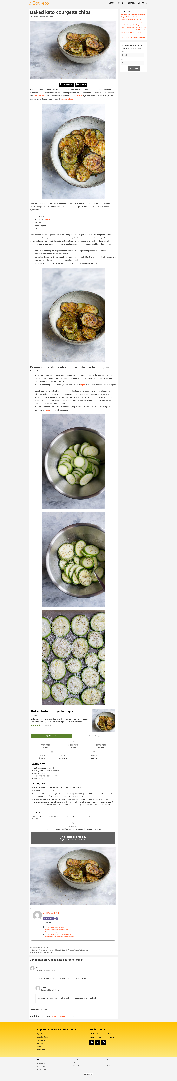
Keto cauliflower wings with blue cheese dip (58, 929)
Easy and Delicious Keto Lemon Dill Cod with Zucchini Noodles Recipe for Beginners (60, 950)
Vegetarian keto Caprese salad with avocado (58, 934)
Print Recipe (82, 84)
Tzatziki (79, 96)
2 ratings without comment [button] (62, 1016)
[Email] (56, 918)
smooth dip (39, 96)
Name (122, 59)
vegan (82, 385)
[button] (32, 725)
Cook (120, 3)
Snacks (45, 947)
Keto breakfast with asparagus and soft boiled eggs (60, 936)
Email (122, 51)
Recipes (35, 947)
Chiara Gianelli (48, 16)
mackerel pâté (68, 99)
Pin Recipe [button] (96, 736)
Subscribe (134, 68)
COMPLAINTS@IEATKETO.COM (101, 1037)
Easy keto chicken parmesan (53, 932)
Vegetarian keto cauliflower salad (55, 927)
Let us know (72, 839)
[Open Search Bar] (146, 3)
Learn (111, 3)
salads (47, 410)
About (141, 3)
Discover (131, 3)
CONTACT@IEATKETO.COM (100, 1034)
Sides (40, 947)
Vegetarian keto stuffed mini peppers (44, 952)
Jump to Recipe (67, 84)
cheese (47, 219)
